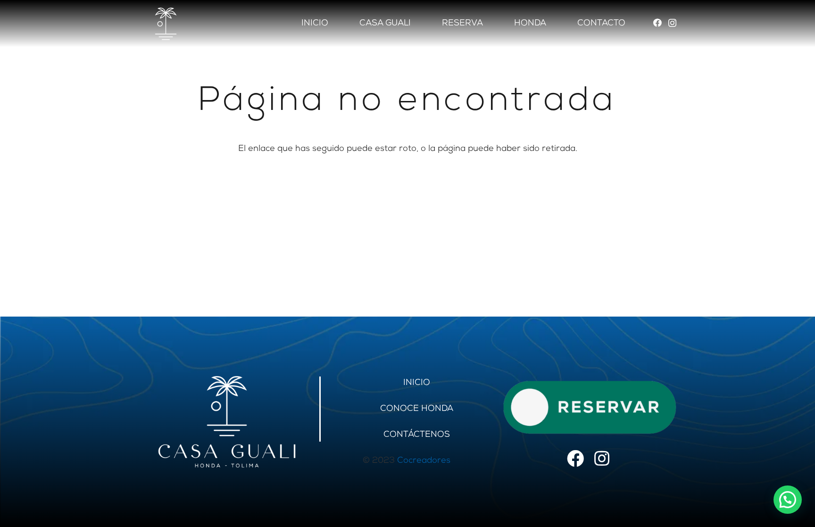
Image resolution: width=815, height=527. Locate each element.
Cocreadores (424, 461)
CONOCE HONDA (416, 409)
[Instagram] (672, 23)
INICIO (416, 383)
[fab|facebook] (575, 459)
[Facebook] (657, 22)
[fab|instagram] (601, 459)
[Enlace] (227, 422)
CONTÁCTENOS (416, 435)
